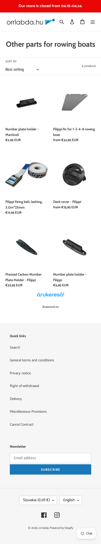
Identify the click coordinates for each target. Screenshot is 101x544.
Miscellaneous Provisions (28, 412)
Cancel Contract (22, 425)
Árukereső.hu (50, 306)
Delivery (16, 399)
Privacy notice (20, 373)
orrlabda (44, 528)
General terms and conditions (32, 360)
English (69, 500)
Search (15, 347)
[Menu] (93, 22)
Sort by (11, 61)
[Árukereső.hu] (50, 297)
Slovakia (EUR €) (36, 500)
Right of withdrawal (24, 386)
